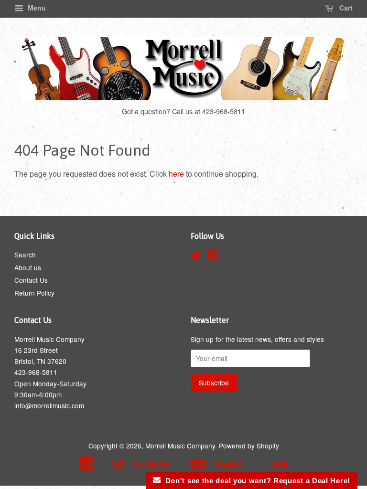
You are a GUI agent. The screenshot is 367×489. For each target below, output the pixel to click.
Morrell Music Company (180, 445)
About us (27, 267)
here (176, 173)
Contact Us (31, 280)
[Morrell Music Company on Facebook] (213, 256)
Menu (36, 7)
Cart (345, 7)
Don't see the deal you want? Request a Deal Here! (255, 481)
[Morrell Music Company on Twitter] (196, 256)
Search (25, 254)
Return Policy (34, 293)
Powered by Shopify (249, 445)
